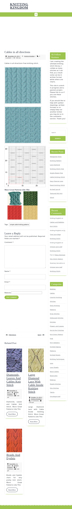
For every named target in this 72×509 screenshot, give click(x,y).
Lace (51, 363)
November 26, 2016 (14, 56)
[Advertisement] (36, 31)
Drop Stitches (55, 314)
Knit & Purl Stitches (57, 330)
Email (7, 282)
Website (7, 293)
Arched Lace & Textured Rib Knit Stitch (56, 193)
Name (7, 271)
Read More (13, 414)
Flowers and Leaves (57, 326)
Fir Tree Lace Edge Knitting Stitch (57, 234)
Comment (9, 242)
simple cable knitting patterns (19, 224)
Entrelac (53, 322)
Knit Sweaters (55, 343)
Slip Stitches (54, 388)
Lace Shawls (54, 367)
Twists (52, 392)
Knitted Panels (55, 355)
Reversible (53, 376)
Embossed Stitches (56, 318)
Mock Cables (54, 371)
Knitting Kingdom (19, 5)
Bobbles (53, 289)
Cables (52, 293)
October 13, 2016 (36, 397)
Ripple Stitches (55, 384)
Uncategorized (55, 396)
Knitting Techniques (57, 359)
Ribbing (53, 380)
